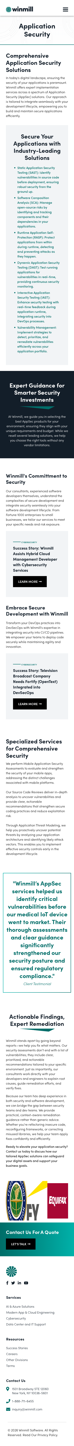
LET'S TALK (18, 1244)
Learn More (28, 581)
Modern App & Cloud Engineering (30, 1312)
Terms (10, 1366)
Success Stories (17, 1348)
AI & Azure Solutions (20, 1306)
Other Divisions (17, 1360)
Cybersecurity (29, 542)
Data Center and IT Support (26, 1324)
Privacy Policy (47, 1435)
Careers (12, 1354)
